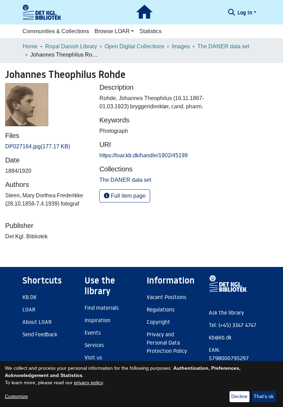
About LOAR (36, 321)
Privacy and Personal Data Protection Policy (167, 342)
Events (93, 332)
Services (94, 344)
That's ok (264, 396)
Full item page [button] (127, 196)
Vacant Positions (166, 297)
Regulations (161, 309)
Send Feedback (39, 334)
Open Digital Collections (134, 46)
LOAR (28, 309)
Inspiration (97, 320)
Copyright (158, 321)
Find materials (102, 307)
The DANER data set (223, 46)
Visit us (93, 357)
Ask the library (226, 312)
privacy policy (88, 382)
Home (30, 46)
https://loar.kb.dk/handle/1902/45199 (143, 155)
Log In (244, 12)
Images (181, 46)
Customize (16, 396)
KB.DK (29, 297)
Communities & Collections (55, 31)
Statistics (150, 31)
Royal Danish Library (71, 46)
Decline (239, 396)
